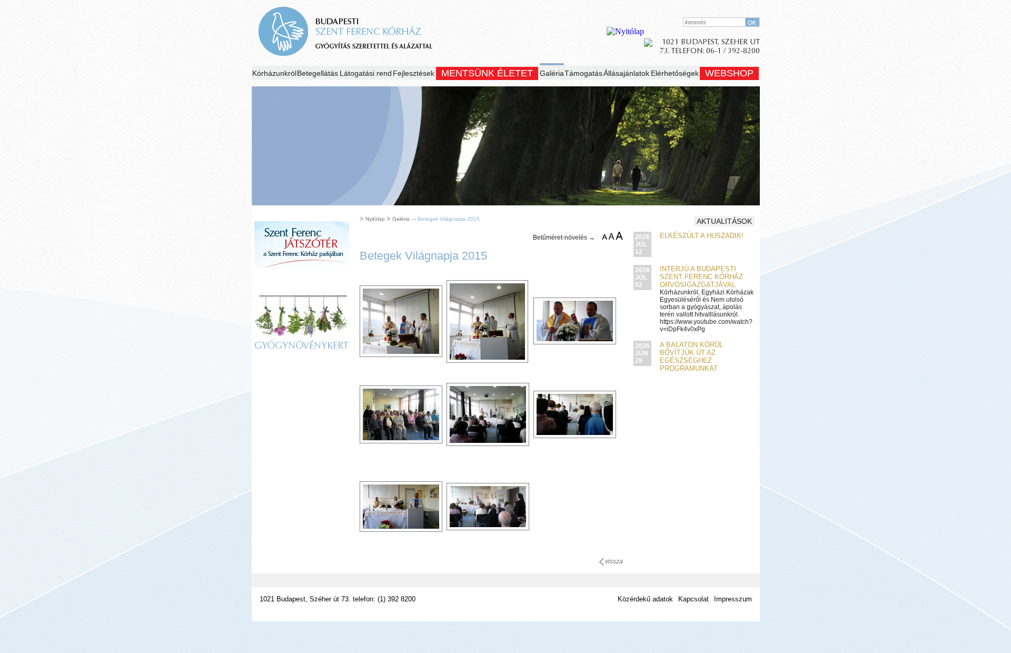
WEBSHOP (729, 73)
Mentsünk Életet (487, 73)
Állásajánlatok (626, 73)
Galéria (552, 73)
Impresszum (733, 599)
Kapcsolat (693, 599)
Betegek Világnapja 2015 (449, 219)
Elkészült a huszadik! (702, 236)
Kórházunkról (274, 73)
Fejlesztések (413, 73)
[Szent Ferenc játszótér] (301, 277)
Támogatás (583, 73)
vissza (613, 561)
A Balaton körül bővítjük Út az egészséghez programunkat (691, 356)
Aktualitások (724, 221)
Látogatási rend (366, 73)
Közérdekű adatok (645, 599)
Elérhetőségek (675, 73)
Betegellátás (317, 73)
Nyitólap (375, 219)
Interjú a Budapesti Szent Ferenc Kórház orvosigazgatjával (701, 277)
